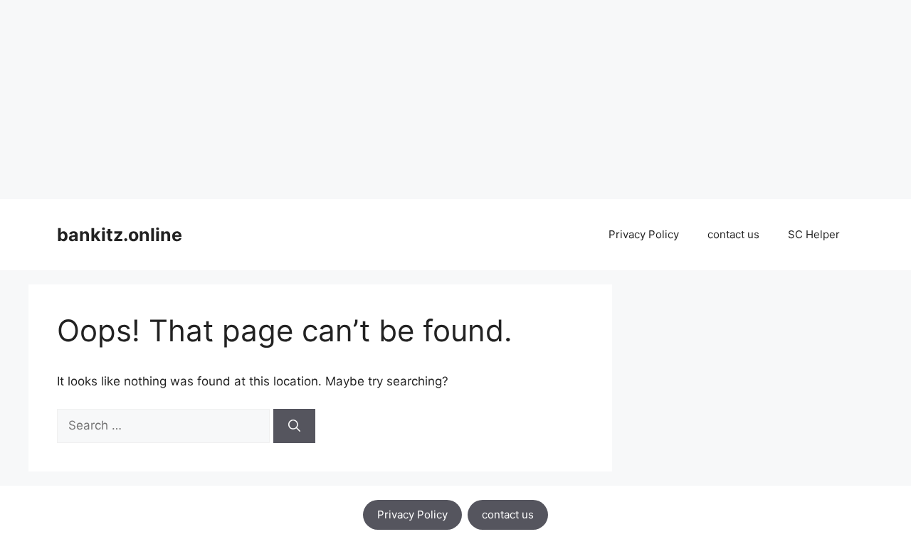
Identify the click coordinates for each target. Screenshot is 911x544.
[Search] (294, 426)
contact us (733, 234)
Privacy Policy (644, 234)
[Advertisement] (427, 99)
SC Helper (814, 234)
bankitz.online (119, 234)
